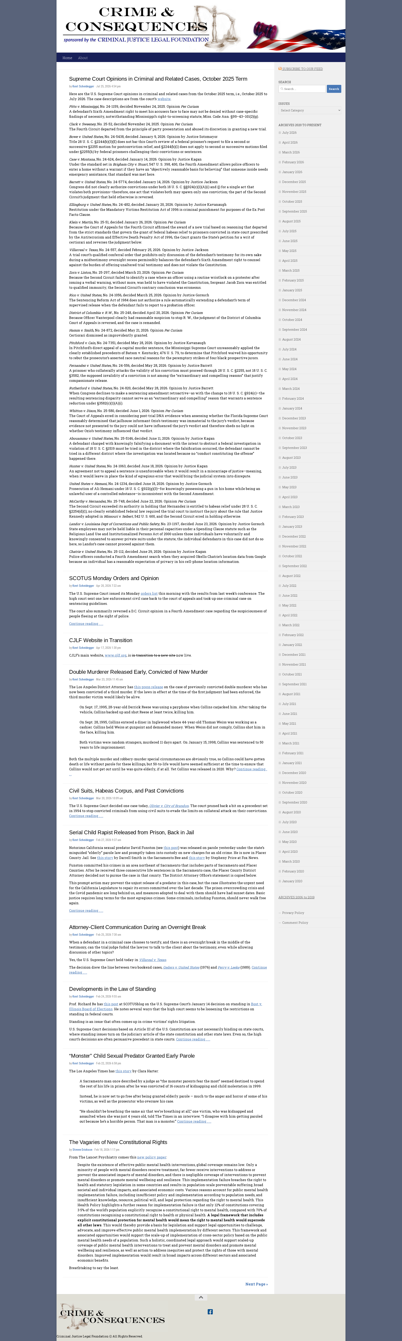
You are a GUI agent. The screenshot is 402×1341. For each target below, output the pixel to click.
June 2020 (290, 832)
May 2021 (289, 723)
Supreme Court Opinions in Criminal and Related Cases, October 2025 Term (158, 79)
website (164, 99)
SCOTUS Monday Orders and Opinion (114, 578)
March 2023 (291, 507)
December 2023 (294, 418)
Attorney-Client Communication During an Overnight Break (137, 927)
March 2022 (291, 625)
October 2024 (292, 319)
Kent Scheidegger (83, 86)
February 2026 (293, 162)
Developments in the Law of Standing (112, 989)
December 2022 (294, 536)
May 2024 (289, 369)
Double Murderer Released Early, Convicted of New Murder (138, 672)
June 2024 (290, 359)
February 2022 (293, 635)
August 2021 (291, 694)
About (83, 58)
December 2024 (294, 300)
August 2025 (291, 221)
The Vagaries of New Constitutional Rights (118, 1142)
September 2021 (294, 684)
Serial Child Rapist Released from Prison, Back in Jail (131, 832)
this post (171, 847)
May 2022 (289, 605)
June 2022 (290, 595)
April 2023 (290, 497)
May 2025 (289, 251)
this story (105, 857)
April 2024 (290, 379)
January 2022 (292, 645)
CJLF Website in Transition (100, 640)
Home (67, 58)
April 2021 (289, 733)
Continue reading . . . (86, 623)
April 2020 (290, 851)
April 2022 (290, 615)
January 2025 (292, 290)
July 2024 (289, 349)
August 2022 (291, 576)
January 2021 (292, 763)
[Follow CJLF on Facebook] (210, 1312)
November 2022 (294, 546)
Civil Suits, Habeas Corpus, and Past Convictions (126, 791)
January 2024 (292, 408)
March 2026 (291, 152)
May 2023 (289, 487)
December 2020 (294, 773)
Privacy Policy (293, 913)
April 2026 (290, 142)
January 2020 (292, 881)
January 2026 (292, 172)
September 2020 (294, 802)
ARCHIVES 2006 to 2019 (296, 897)
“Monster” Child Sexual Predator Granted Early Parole (132, 1056)
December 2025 (294, 182)
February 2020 (293, 871)
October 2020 (292, 792)
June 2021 (289, 713)
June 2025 (290, 241)
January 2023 (292, 526)
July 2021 (289, 704)
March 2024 (291, 388)
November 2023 (294, 428)
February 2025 (293, 280)
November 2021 (294, 664)
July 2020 (289, 822)
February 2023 (293, 516)
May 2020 (289, 842)
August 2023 (291, 457)
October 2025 (292, 201)
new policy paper (151, 1157)
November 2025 (294, 191)
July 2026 (289, 132)
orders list (149, 593)
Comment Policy (295, 922)
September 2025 (294, 211)
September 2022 (294, 566)
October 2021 (292, 674)
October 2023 (292, 438)
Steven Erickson (82, 1149)
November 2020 (294, 782)
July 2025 (289, 231)
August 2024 (291, 339)
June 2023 (290, 477)
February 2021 (292, 753)
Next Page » (256, 1284)
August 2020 (291, 812)
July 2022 (289, 585)
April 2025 (290, 260)
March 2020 (291, 861)
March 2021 (290, 743)
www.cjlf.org (115, 655)
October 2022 (292, 556)
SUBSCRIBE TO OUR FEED (302, 69)
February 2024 (293, 398)
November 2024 (294, 310)
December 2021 (293, 654)
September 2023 (294, 448)
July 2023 (289, 467)
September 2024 (294, 329)
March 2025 (291, 270)
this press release (148, 687)
